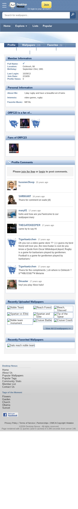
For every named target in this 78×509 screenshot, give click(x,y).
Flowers (6, 396)
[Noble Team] (15, 307)
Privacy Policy (11, 423)
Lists (35, 26)
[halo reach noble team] (21, 345)
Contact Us (8, 386)
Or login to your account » (39, 9)
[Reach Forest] (42, 307)
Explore (19, 26)
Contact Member (17, 52)
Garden (6, 399)
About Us (7, 372)
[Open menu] (4, 5)
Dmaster (23, 281)
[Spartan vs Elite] (17, 313)
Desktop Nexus (33, 426)
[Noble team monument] (20, 323)
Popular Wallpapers (12, 375)
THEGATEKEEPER (29, 225)
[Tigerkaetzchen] (36, 123)
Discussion (46, 48)
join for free (28, 171)
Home (7, 26)
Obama (6, 405)
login (42, 171)
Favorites (54, 45)
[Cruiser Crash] (63, 320)
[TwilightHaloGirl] (25, 123)
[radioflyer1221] (14, 123)
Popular (47, 26)
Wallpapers (31, 45)
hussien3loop (26, 182)
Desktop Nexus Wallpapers (18, 5)
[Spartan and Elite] (43, 316)
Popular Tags (9, 378)
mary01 (23, 210)
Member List (9, 384)
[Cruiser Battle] (42, 320)
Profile (11, 45)
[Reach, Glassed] (63, 310)
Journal (26, 48)
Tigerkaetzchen (27, 239)
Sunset (6, 407)
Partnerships (42, 423)
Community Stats (11, 381)
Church (6, 402)
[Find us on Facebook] (10, 416)
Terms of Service (27, 423)
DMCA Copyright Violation (62, 423)
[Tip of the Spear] (63, 316)
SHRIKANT (25, 196)
